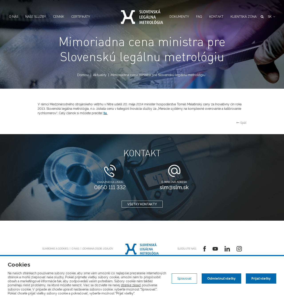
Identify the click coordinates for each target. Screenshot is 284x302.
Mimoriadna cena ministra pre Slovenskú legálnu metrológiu (158, 75)
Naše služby (35, 16)
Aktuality (99, 75)
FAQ (199, 16)
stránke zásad (131, 285)
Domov (83, 75)
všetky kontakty (142, 204)
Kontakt (216, 16)
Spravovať (184, 278)
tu (105, 113)
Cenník (58, 16)
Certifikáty (80, 16)
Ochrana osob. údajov (98, 248)
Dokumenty (179, 16)
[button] (271, 16)
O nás (13, 16)
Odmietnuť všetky (221, 278)
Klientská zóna (243, 16)
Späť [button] (243, 122)
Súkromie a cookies (55, 248)
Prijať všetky (261, 278)
